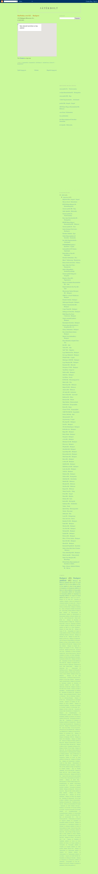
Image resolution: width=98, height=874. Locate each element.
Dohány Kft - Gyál (67, 499)
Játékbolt (49, 8)
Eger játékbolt (72, 642)
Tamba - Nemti (66, 506)
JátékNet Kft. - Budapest (69, 464)
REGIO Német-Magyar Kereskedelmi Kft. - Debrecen (71, 223)
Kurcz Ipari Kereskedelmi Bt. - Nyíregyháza (69, 92)
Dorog (64, 640)
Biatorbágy (76, 620)
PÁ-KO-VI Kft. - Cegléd (68, 357)
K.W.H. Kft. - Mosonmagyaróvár (71, 380)
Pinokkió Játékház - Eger (69, 233)
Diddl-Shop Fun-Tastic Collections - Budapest (69, 315)
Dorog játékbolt (71, 640)
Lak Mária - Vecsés (67, 377)
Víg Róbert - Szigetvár (68, 370)
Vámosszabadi (62, 850)
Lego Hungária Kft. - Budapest (70, 362)
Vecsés (73, 841)
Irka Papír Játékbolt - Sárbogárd (72, 679)
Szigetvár (79, 818)
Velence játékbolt (75, 843)
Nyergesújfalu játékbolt (67, 592)
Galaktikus (62, 655)
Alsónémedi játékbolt (64, 603)
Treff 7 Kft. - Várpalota (68, 350)
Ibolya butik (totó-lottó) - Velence (71, 262)
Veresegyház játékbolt (73, 844)
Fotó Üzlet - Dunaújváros (65, 651)
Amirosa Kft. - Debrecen (69, 389)
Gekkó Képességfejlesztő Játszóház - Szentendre (69, 237)
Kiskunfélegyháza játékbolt (65, 714)
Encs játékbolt (62, 644)
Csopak (77, 631)
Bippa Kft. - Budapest (68, 432)
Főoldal (36, 70)
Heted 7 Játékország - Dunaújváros (71, 260)
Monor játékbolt (76, 750)
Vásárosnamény (63, 854)
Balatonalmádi (76, 614)
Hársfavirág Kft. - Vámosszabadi (71, 555)
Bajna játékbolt (63, 612)
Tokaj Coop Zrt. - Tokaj (69, 491)
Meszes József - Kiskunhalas (65, 112)
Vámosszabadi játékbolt (73, 850)
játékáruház (62, 865)
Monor (70, 750)
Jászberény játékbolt (64, 685)
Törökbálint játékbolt (64, 841)
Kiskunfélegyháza (73, 712)
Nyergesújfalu (77, 590)
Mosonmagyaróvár (63, 751)
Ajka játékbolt (77, 586)
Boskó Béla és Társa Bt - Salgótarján (69, 254)
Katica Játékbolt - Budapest (72, 703)
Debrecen (75, 581)
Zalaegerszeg (64, 859)
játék (67, 597)
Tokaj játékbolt (67, 833)
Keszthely (78, 705)
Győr (66, 584)
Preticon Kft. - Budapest (69, 536)
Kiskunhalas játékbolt (64, 716)
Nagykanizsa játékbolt (64, 757)
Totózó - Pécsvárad (67, 511)
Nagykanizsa (75, 755)
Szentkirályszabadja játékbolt (66, 813)
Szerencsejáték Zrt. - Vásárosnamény (67, 89)
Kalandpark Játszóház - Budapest (71, 323)
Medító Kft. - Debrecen (68, 481)
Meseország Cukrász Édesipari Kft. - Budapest (70, 292)
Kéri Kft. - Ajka (66, 345)
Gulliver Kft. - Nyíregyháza (70, 476)
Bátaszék (73, 625)
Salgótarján (76, 593)
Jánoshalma (78, 681)
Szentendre (72, 809)
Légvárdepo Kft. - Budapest (70, 451)
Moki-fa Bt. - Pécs (67, 382)
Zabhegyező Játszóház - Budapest (71, 311)
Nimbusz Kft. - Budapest (69, 474)
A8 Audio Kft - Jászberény (69, 392)
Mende (69, 740)
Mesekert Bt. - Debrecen (69, 484)
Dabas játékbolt (76, 632)
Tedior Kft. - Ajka (67, 347)
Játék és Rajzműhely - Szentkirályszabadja (68, 270)
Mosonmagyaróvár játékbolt (75, 751)
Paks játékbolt (66, 766)
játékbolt (77, 863)
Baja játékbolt (72, 610)
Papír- (72, 766)
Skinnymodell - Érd (68, 417)
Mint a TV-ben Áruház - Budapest (71, 538)
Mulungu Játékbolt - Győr (66, 753)
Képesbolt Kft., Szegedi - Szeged (66, 103)
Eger (66, 642)
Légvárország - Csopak (68, 419)
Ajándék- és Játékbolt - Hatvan (66, 601)
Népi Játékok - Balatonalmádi (70, 402)
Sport (79, 798)
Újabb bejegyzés (21, 70)
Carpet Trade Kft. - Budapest (70, 309)
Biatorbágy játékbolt (64, 621)
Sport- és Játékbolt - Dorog (66, 800)
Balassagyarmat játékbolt (65, 614)
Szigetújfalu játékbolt (64, 822)
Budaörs (79, 623)
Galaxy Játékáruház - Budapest (71, 329)
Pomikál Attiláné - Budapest (70, 300)
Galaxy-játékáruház (63, 116)
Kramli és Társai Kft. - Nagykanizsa (68, 279)
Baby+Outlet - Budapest (69, 434)
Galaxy (67, 655)
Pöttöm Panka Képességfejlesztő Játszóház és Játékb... (71, 563)
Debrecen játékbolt (65, 582)
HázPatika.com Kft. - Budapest (28, 15)
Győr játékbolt (73, 584)
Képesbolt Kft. (74, 725)
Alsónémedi (76, 601)
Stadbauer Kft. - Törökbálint (70, 503)
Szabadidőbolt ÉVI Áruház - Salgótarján (70, 250)
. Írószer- (72, 597)
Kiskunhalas (76, 714)
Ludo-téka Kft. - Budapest (69, 469)
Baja (67, 610)
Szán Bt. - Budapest (68, 424)
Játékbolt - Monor (63, 694)
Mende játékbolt (75, 740)
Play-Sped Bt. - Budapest (69, 422)
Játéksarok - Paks (67, 513)
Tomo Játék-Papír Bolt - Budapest (71, 552)
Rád (70, 791)
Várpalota (61, 852)
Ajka (71, 586)
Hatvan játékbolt (68, 590)
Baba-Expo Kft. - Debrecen (69, 385)
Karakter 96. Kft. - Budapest (70, 521)
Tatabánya (67, 830)
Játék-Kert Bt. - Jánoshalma (70, 479)
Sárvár (77, 826)
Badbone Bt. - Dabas (68, 397)
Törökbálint (76, 839)
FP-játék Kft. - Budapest (69, 446)
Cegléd (73, 582)
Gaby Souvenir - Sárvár (69, 518)
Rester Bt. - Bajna (67, 407)
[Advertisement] (67, 52)
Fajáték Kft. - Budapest (68, 533)
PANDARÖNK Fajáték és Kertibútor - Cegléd (69, 245)
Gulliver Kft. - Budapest (69, 372)
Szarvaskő (68, 807)
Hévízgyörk (76, 670)
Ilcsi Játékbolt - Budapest (70, 673)
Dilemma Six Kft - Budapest (70, 442)
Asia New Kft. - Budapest (69, 528)
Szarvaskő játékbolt (76, 807)
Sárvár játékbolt (63, 828)
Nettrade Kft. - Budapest (69, 531)
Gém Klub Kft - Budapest (69, 449)
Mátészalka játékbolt (64, 755)
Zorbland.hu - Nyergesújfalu (70, 404)
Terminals (22, 58)
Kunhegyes (76, 720)
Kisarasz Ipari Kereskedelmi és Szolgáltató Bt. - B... (70, 326)
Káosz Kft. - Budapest (68, 459)
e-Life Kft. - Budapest (68, 439)
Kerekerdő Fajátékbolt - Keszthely (71, 546)
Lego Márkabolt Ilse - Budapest (71, 352)
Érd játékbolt (71, 865)
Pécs (79, 584)
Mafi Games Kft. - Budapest (70, 456)
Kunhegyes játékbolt (64, 722)
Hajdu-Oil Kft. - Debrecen (69, 387)
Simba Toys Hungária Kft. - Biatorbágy (69, 558)
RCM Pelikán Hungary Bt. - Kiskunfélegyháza (70, 205)
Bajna (78, 610)
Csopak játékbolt (63, 632)
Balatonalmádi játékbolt (64, 616)
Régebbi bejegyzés (52, 70)
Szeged (73, 595)
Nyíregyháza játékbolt (66, 593)
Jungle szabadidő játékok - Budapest (67, 681)
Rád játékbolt (76, 791)
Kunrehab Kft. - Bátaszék (69, 365)
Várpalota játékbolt (73, 852)
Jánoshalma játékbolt (66, 683)
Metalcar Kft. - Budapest (69, 526)
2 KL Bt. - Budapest (68, 471)
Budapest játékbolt (35, 62)
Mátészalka (76, 753)
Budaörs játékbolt (65, 625)
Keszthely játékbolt (65, 707)
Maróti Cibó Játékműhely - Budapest (68, 738)
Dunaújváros (64, 588)
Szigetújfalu (76, 820)
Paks (60, 766)
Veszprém (62, 846)
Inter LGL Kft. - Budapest (69, 541)
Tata (76, 828)
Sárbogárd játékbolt (70, 826)
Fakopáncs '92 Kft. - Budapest (70, 367)
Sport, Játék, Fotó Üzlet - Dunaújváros (69, 266)
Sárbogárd (62, 826)
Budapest (26, 62)
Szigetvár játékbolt (66, 820)
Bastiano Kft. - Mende (68, 399)
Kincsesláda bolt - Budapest (70, 454)
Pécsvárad (69, 776)
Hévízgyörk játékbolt (64, 672)
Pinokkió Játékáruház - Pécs (70, 257)
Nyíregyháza (78, 592)
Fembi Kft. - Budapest (68, 523)
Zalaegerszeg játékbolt (74, 859)
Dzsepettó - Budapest (68, 437)
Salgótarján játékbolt (64, 595)
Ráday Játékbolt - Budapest (66, 792)
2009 (63, 195)
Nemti (73, 757)
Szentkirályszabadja (73, 811)
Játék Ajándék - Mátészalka (65, 125)
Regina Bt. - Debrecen (68, 489)
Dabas (69, 632)
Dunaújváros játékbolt (74, 588)
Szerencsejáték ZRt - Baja (64, 96)
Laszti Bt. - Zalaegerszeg (69, 516)
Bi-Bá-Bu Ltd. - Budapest (69, 429)
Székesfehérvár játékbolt (73, 824)
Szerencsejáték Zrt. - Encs (69, 226)
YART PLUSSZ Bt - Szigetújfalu (71, 412)
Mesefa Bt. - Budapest (68, 543)
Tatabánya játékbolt (75, 830)
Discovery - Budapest (68, 444)
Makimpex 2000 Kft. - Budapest (71, 360)
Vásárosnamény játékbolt (73, 854)
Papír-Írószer (78, 766)
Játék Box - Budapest (68, 375)
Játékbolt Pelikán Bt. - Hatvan (74, 694)
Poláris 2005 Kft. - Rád (68, 414)
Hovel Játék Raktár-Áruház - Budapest (69, 666)
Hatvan (61, 590)
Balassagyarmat (74, 612)
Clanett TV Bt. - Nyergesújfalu (70, 409)
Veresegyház (62, 844)
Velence (67, 843)
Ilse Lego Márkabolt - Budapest (71, 355)
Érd (66, 865)
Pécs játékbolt (64, 586)
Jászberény (76, 683)
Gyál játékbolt (76, 660)
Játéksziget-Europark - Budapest (71, 302)
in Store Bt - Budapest (68, 461)
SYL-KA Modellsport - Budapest (71, 427)
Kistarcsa (73, 716)
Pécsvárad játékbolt (77, 776)
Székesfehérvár (63, 824)
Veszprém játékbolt (70, 846)
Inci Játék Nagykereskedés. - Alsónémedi (68, 99)
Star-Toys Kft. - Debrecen (69, 486)
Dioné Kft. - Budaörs (68, 496)
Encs (78, 642)
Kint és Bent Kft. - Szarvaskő (70, 394)
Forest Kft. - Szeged (68, 494)
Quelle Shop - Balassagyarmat (70, 508)
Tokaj (70, 831)
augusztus (66, 197)
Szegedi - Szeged (64, 809)
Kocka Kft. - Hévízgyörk (69, 501)
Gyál (70, 660)
